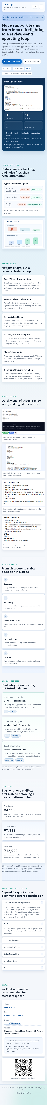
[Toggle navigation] (41, 7)
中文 (35, 6)
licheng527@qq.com (12, 1023)
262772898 (13, 1015)
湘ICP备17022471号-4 (24, 1093)
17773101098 (9, 1007)
